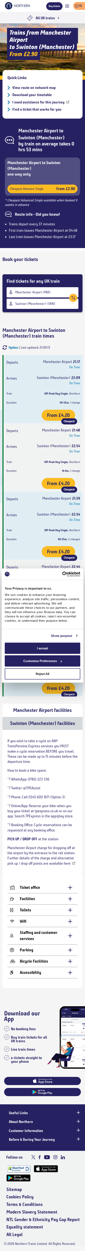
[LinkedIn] (63, 1157)
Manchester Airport (38, 131)
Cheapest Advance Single (42, 188)
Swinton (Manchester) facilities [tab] (42, 723)
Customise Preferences (40, 661)
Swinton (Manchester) (41, 138)
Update (13, 347)
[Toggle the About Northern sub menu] (78, 1121)
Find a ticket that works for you (36, 109)
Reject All (42, 674)
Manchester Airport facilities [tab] (42, 710)
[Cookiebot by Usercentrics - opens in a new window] (62, 574)
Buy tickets (54, 6)
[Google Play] (18, 1178)
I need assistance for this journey (38, 102)
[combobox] (42, 292)
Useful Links (18, 1113)
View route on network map (34, 87)
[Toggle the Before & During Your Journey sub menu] (78, 1139)
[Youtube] (47, 1157)
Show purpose (61, 635)
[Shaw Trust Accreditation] (18, 1168)
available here (60, 863)
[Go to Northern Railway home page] (17, 8)
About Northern (21, 1121)
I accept (42, 648)
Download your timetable (32, 95)
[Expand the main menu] (67, 6)
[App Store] (46, 1168)
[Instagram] (55, 1157)
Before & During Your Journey (32, 1139)
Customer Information (26, 1131)
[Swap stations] (73, 298)
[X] (33, 1157)
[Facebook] (40, 1157)
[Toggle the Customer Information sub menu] (78, 1130)
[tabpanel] (42, 859)
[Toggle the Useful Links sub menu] (78, 1112)
